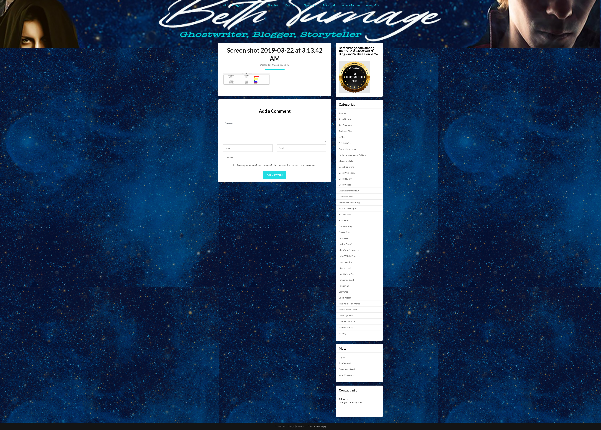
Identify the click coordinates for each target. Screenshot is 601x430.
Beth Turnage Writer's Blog (352, 155)
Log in (342, 357)
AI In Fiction (345, 119)
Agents (342, 113)
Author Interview (347, 149)
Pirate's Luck (345, 268)
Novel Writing (345, 262)
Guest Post (344, 232)
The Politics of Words (349, 303)
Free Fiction (344, 220)
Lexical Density (346, 244)
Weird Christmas (347, 321)
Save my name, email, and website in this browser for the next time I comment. (276, 165)
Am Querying (345, 125)
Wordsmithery (346, 327)
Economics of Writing (349, 202)
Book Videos (345, 184)
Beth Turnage (231, 5)
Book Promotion (347, 172)
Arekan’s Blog (373, 5)
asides (342, 137)
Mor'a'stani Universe (349, 250)
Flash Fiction (345, 214)
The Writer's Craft (348, 309)
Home (258, 5)
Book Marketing (346, 166)
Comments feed (347, 369)
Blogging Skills (346, 161)
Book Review (345, 178)
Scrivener (343, 291)
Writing (342, 333)
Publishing (344, 285)
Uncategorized (346, 315)
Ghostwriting (310, 5)
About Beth (273, 5)
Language (343, 238)
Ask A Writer (345, 143)
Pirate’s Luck (329, 5)
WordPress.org (346, 375)
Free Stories (291, 5)
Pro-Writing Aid (346, 274)
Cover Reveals (346, 196)
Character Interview (349, 190)
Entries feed (345, 363)
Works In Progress (351, 5)
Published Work (346, 279)
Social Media (345, 297)
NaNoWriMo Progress (349, 256)
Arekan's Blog (345, 131)
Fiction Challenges (348, 208)
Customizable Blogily (317, 426)
